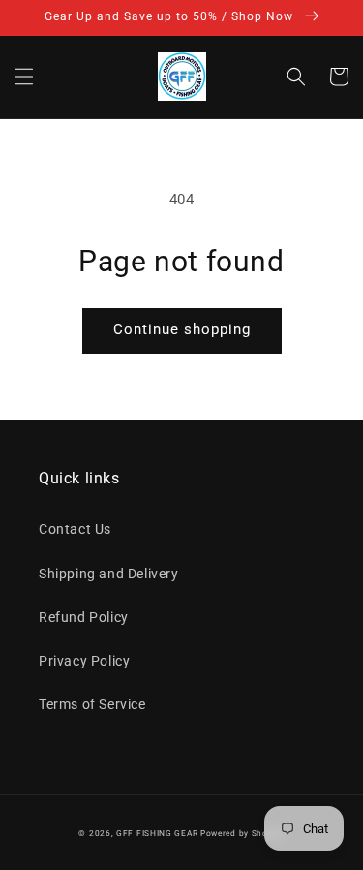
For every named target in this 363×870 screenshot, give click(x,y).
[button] (24, 76)
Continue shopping (182, 329)
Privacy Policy (84, 660)
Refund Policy (84, 617)
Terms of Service (92, 704)
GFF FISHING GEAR (156, 833)
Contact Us (75, 529)
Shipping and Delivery (109, 573)
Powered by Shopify (242, 833)
